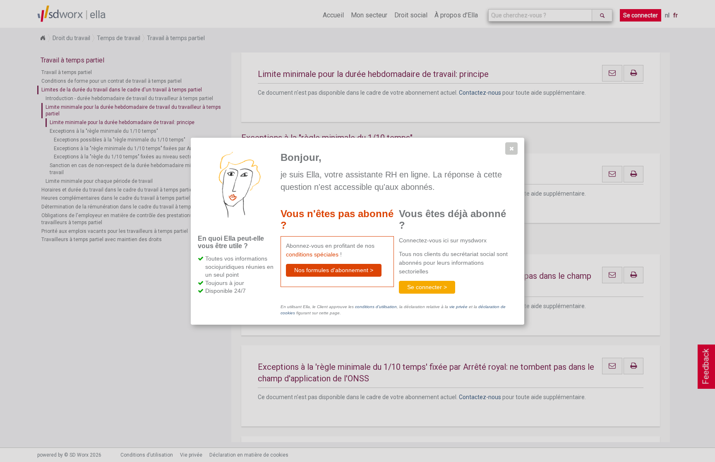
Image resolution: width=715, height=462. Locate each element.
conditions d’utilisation (376, 306)
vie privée (458, 306)
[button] (511, 148)
